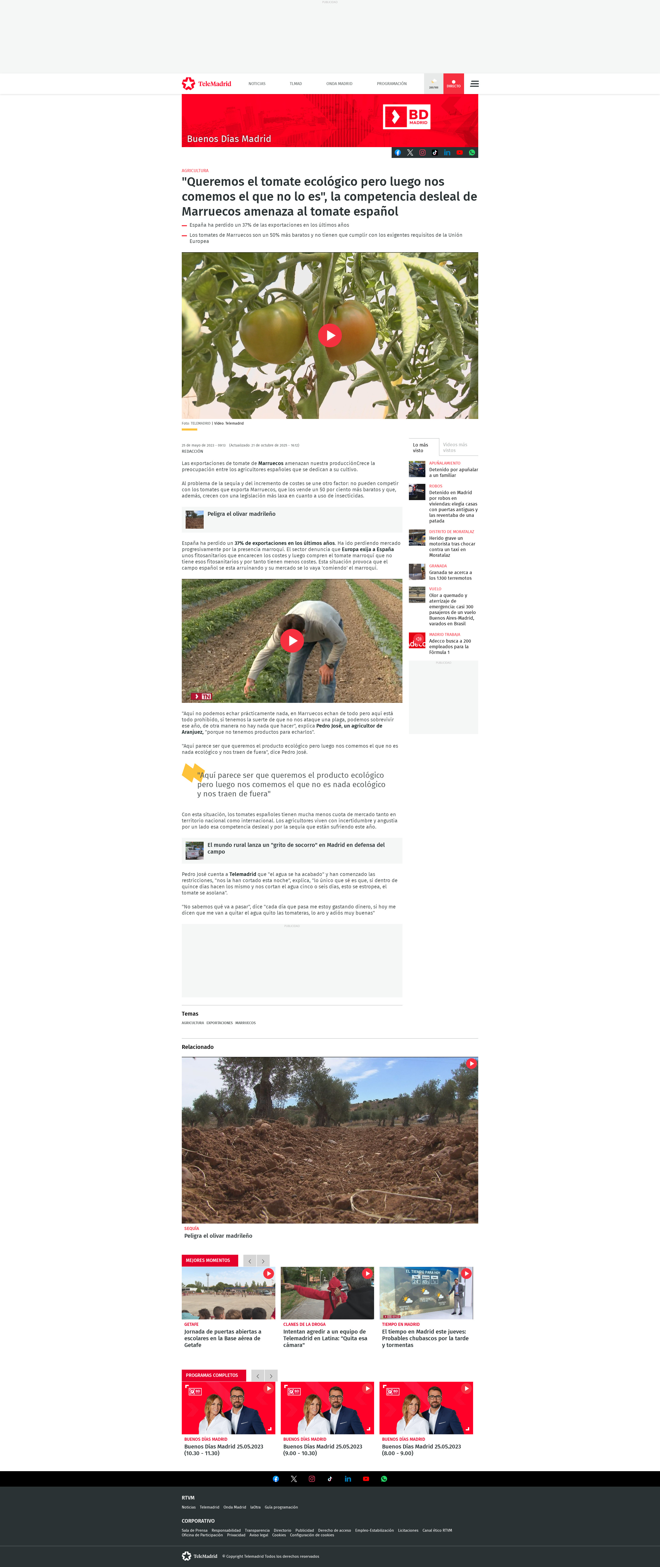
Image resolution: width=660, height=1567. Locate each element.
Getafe (191, 1324)
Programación (392, 84)
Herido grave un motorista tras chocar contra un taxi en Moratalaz (417, 537)
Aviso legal (259, 1535)
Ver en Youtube (366, 1479)
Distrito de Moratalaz (451, 532)
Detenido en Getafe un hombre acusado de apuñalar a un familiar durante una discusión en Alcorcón (417, 469)
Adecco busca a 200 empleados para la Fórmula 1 (417, 640)
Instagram (422, 152)
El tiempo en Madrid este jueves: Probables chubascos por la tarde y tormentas (426, 1293)
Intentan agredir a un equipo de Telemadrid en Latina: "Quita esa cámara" (327, 1293)
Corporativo (198, 1521)
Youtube (459, 152)
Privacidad (236, 1535)
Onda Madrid (339, 84)
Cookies (279, 1535)
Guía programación (281, 1507)
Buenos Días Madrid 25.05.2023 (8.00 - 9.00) (426, 1408)
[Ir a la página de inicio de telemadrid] (206, 83)
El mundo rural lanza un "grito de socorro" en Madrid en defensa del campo (195, 851)
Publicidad (304, 1530)
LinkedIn (447, 152)
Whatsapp (472, 152)
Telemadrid (209, 1507)
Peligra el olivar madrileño (195, 520)
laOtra (255, 1507)
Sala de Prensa (195, 1530)
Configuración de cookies (312, 1535)
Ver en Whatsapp (384, 1479)
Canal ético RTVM (437, 1530)
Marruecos (245, 1023)
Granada (438, 566)
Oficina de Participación (202, 1535)
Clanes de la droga (304, 1324)
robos (435, 486)
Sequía (191, 1228)
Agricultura (195, 171)
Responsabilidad (226, 1530)
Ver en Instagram (312, 1479)
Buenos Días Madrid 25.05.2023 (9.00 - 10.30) (327, 1408)
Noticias (257, 84)
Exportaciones (220, 1023)
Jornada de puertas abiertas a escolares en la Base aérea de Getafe (228, 1293)
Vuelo (435, 589)
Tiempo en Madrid (401, 1324)
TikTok (435, 152)
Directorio (282, 1530)
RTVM (188, 1498)
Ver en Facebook (276, 1480)
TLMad (296, 84)
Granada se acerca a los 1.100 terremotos (417, 572)
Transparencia (257, 1530)
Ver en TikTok (330, 1480)
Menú (474, 83)
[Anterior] (249, 1261)
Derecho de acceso (334, 1530)
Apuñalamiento (444, 463)
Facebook (398, 152)
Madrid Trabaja (444, 635)
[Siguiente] (263, 1261)
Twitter (410, 152)
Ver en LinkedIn (348, 1479)
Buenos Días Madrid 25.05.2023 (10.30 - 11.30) (228, 1408)
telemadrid (199, 1556)
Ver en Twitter (294, 1480)
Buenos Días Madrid (205, 1439)
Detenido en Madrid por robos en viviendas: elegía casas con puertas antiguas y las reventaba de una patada (417, 492)
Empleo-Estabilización (374, 1530)
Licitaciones (408, 1530)
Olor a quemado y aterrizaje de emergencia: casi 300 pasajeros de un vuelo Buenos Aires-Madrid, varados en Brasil (417, 595)
